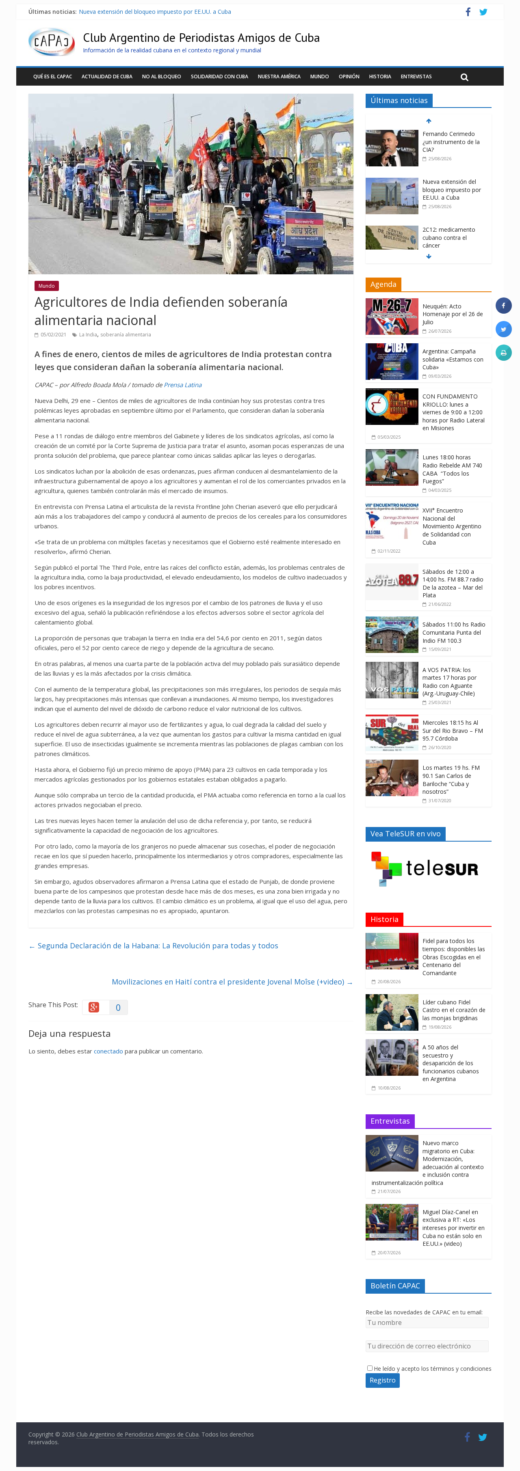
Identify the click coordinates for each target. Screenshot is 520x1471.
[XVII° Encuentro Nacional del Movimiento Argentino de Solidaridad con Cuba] (392, 506)
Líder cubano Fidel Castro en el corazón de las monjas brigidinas (453, 1010)
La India (88, 334)
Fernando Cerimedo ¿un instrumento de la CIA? (451, 141)
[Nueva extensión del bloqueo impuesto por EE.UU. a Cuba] (392, 182)
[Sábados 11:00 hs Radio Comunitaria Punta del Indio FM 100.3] (392, 621)
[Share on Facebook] (504, 311)
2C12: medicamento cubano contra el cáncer (448, 237)
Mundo (319, 76)
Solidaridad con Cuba (219, 76)
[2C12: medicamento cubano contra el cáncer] (392, 230)
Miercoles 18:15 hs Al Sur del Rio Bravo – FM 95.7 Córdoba (452, 730)
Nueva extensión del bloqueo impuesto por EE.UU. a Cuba (155, 11)
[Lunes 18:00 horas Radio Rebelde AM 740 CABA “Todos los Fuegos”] (392, 453)
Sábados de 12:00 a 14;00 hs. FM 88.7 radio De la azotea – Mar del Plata (452, 583)
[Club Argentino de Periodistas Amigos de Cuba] (51, 32)
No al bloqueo (161, 76)
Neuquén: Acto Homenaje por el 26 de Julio (452, 314)
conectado (108, 1051)
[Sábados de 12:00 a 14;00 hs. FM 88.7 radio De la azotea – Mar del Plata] (392, 568)
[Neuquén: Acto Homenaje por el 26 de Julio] (392, 302)
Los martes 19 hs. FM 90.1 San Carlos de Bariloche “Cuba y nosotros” (451, 779)
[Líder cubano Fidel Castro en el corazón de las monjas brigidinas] (392, 998)
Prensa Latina (183, 385)
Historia (380, 76)
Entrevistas (416, 76)
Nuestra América (279, 76)
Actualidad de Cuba (107, 76)
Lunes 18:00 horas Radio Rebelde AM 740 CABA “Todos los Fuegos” (452, 469)
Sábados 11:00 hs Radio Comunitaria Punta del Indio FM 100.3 (453, 632)
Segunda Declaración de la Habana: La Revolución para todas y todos (153, 945)
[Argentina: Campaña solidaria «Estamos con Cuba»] (392, 347)
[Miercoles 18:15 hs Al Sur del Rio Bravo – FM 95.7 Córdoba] (392, 719)
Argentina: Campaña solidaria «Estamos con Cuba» (452, 359)
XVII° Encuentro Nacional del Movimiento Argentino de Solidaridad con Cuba (451, 526)
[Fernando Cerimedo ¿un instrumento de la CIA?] (392, 134)
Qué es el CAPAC (52, 76)
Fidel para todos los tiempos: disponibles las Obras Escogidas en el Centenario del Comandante (453, 956)
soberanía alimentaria (125, 334)
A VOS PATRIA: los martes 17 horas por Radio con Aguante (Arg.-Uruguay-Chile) (449, 682)
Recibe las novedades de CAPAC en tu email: (424, 1312)
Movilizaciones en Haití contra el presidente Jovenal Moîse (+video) (232, 981)
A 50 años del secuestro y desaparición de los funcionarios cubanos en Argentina (450, 1063)
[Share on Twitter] (504, 335)
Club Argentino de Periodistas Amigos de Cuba (201, 37)
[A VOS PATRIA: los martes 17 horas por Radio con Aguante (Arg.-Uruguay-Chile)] (392, 666)
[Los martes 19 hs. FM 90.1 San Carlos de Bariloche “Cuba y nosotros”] (392, 764)
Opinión (349, 76)
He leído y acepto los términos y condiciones (433, 1368)
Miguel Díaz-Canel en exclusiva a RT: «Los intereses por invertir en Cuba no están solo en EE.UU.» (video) (453, 1227)
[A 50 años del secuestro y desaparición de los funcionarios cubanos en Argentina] (392, 1043)
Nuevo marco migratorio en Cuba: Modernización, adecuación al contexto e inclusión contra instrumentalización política (428, 1163)
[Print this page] (504, 358)
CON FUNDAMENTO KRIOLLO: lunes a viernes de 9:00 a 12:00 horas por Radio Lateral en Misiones (453, 412)
